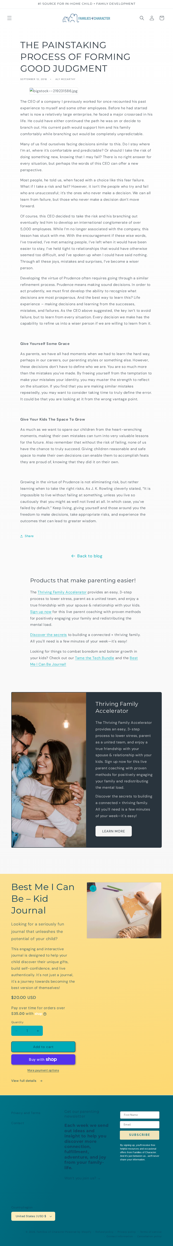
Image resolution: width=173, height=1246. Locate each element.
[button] (9, 18)
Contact (17, 1123)
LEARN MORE (113, 831)
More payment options (43, 1070)
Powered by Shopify (78, 1231)
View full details (24, 1081)
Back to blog (89, 556)
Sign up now (41, 611)
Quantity (17, 1022)
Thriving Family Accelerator (62, 592)
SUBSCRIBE (139, 1135)
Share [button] (29, 536)
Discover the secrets (48, 634)
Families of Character (51, 1231)
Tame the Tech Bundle (94, 658)
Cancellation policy (149, 1236)
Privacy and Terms (25, 1113)
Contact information (120, 1236)
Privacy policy (127, 1231)
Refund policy (104, 1231)
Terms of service (151, 1231)
